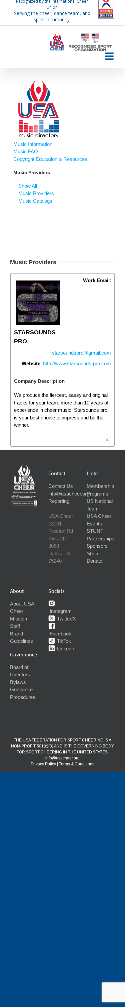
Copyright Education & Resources (50, 159)
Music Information (32, 144)
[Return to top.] (107, 439)
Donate (94, 561)
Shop (92, 553)
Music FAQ (25, 151)
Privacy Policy (43, 764)
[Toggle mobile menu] (110, 56)
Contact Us (60, 486)
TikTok (63, 641)
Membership (100, 486)
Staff (15, 626)
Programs (97, 494)
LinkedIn (65, 648)
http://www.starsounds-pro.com (77, 363)
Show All (27, 186)
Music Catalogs (35, 201)
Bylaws (18, 682)
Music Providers (36, 193)
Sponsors (97, 546)
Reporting (58, 501)
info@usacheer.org (68, 494)
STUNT (95, 531)
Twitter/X (66, 618)
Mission (18, 618)
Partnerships (100, 538)
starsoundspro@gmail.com (81, 353)
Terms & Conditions (76, 764)
